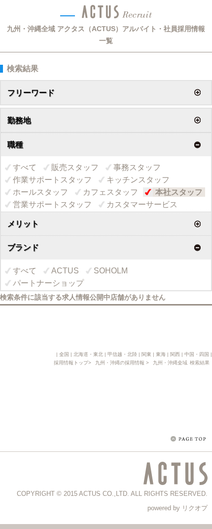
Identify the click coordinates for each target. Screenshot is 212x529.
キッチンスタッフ (138, 180)
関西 (175, 354)
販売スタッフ (75, 167)
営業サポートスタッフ (52, 204)
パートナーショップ (48, 283)
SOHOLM (111, 270)
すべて (24, 167)
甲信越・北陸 (122, 354)
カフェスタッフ (110, 192)
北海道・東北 (88, 354)
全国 (64, 354)
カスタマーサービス (141, 204)
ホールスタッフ (40, 192)
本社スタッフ (179, 192)
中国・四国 (196, 354)
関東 (146, 354)
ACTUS (65, 270)
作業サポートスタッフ (52, 180)
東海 (161, 354)
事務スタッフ (137, 167)
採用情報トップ (71, 362)
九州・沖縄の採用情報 (120, 362)
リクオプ (195, 508)
